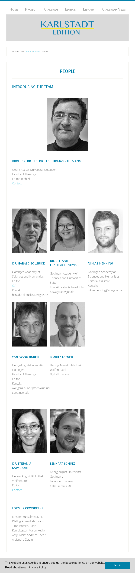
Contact (17, 183)
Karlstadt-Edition (67, 27)
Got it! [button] (117, 565)
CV (13, 286)
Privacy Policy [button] (37, 567)
